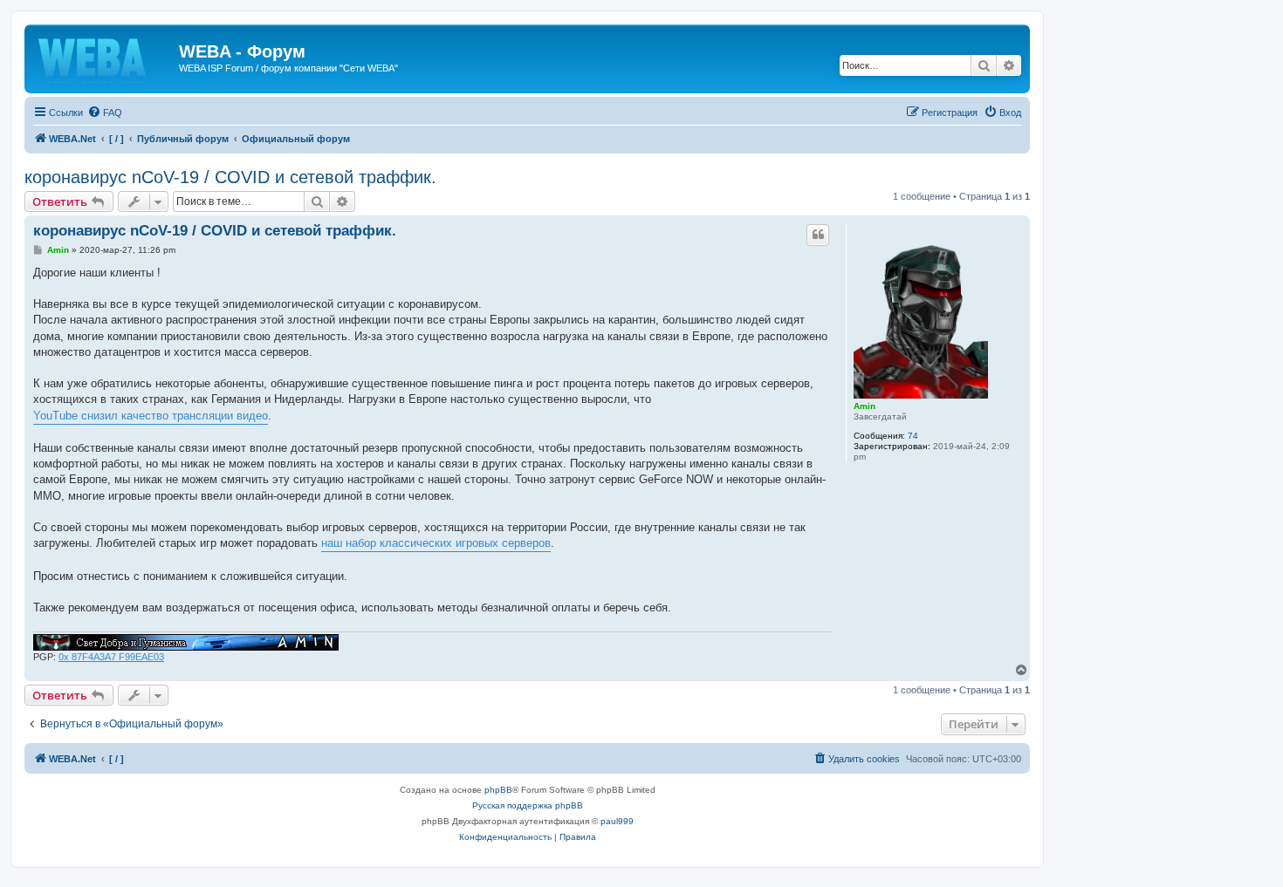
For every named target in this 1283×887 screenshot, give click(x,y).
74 (913, 435)
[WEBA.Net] (104, 57)
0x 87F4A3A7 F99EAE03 (111, 657)
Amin (864, 406)
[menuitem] (104, 112)
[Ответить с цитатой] (817, 234)
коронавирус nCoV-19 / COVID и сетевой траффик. (230, 177)
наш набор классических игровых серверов (436, 542)
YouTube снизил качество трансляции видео (150, 415)
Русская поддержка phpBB (527, 805)
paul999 (617, 821)
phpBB (498, 790)
